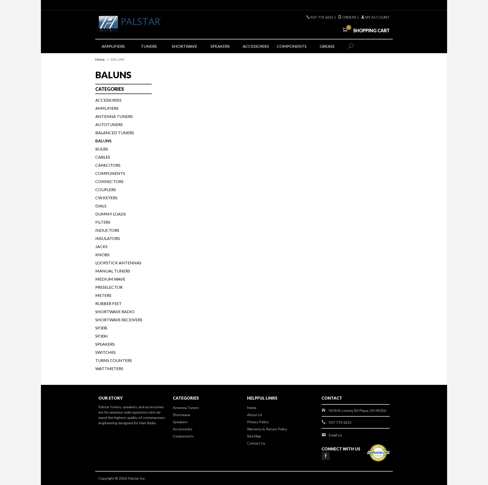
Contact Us (256, 443)
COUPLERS (105, 189)
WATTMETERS (109, 368)
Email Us (335, 435)
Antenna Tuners (114, 116)
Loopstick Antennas (118, 262)
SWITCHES (105, 352)
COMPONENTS (110, 173)
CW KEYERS (106, 197)
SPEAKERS (105, 344)
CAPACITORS (107, 165)
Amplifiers (113, 46)
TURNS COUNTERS (113, 360)
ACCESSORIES (108, 100)
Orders (348, 17)
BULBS (101, 148)
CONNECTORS (109, 181)
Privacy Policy (258, 422)
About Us (254, 415)
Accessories (256, 46)
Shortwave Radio (114, 311)
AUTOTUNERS (109, 124)
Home (100, 59)
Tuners (149, 46)
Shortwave (184, 46)
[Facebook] (326, 456)
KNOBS (102, 254)
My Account (377, 17)
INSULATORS (107, 238)
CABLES (102, 157)
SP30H (101, 336)
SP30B (101, 327)
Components (292, 46)
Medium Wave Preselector (110, 283)
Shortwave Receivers (118, 319)
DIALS (100, 205)
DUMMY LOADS (110, 213)
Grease (327, 46)
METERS (103, 295)
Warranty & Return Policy (267, 429)
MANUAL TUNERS (112, 270)
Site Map (254, 436)
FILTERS (102, 222)
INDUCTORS (107, 230)
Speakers (220, 46)
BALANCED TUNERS (114, 132)
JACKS (101, 246)
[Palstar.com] (144, 24)
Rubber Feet (108, 303)
